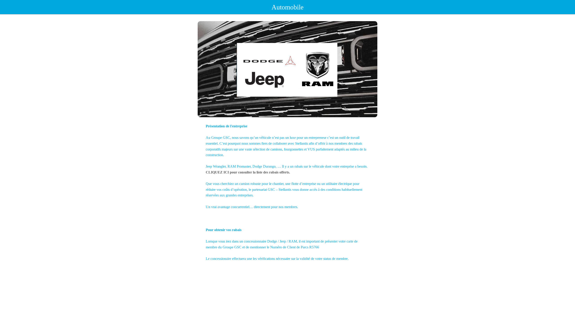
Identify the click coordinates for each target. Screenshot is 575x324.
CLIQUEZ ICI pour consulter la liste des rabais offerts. (248, 172)
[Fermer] (9, 7)
